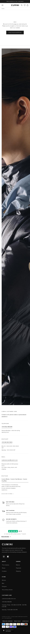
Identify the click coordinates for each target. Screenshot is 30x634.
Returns (18, 565)
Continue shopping (15, 32)
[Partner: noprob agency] (15, 630)
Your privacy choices (7, 589)
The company (5, 565)
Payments (18, 568)
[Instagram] (3, 556)
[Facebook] (7, 556)
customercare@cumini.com (10, 460)
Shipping (18, 571)
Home (3, 8)
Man (3, 583)
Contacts (4, 571)
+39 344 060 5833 (7, 442)
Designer (4, 586)
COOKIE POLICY (25, 621)
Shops (3, 568)
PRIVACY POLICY (17, 621)
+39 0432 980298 (7, 427)
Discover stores (7, 493)
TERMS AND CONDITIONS (7, 621)
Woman (4, 580)
